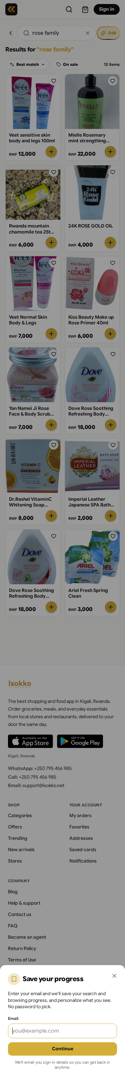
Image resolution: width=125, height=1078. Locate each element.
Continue (62, 1049)
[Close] (114, 975)
